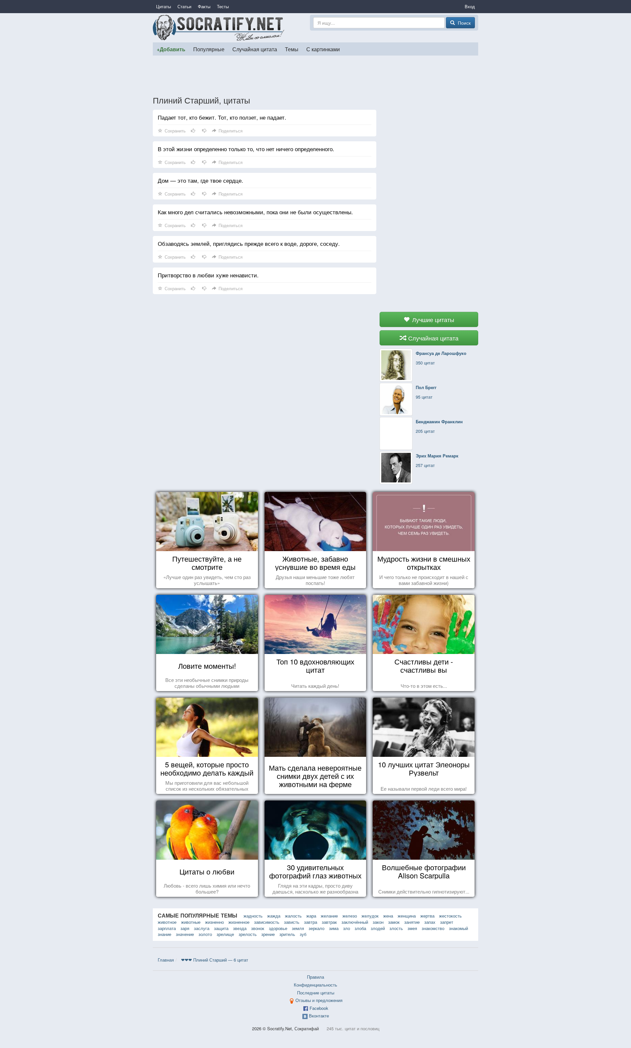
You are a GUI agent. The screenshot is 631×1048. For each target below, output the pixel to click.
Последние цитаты (315, 993)
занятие (412, 922)
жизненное (238, 922)
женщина (407, 916)
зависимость (266, 922)
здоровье (278, 928)
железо (349, 916)
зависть (291, 922)
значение (185, 934)
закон (378, 922)
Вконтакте (319, 1016)
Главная (166, 960)
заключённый (354, 922)
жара (311, 916)
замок (394, 922)
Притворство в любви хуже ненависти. (208, 275)
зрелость (248, 934)
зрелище (225, 934)
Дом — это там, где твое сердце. (200, 180)
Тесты (223, 6)
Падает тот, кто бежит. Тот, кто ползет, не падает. (222, 117)
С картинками (323, 49)
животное (167, 922)
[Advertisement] (315, 75)
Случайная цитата (254, 49)
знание (164, 934)
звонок (257, 928)
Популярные (208, 49)
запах (429, 922)
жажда (273, 916)
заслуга (201, 928)
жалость (293, 916)
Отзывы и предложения (318, 1000)
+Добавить (171, 49)
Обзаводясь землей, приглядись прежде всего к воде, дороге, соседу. (249, 243)
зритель (287, 934)
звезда (239, 928)
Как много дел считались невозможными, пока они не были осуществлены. (255, 212)
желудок (370, 916)
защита (221, 928)
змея (412, 928)
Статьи (184, 6)
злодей (378, 928)
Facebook (319, 1008)
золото (205, 934)
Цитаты (163, 6)
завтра (310, 922)
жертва (427, 916)
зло (346, 928)
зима (334, 928)
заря (184, 928)
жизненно (214, 922)
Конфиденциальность (315, 985)
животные (190, 922)
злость (396, 928)
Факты (204, 6)
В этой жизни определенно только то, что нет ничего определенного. (246, 149)
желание (329, 916)
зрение (268, 934)
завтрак (329, 922)
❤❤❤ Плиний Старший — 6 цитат (214, 960)
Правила (315, 977)
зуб (303, 934)
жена (388, 916)
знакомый (458, 928)
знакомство (433, 928)
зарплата (167, 928)
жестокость (450, 916)
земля (298, 928)
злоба (360, 928)
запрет (446, 922)
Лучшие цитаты (432, 319)
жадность (253, 916)
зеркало (316, 928)
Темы (291, 49)
